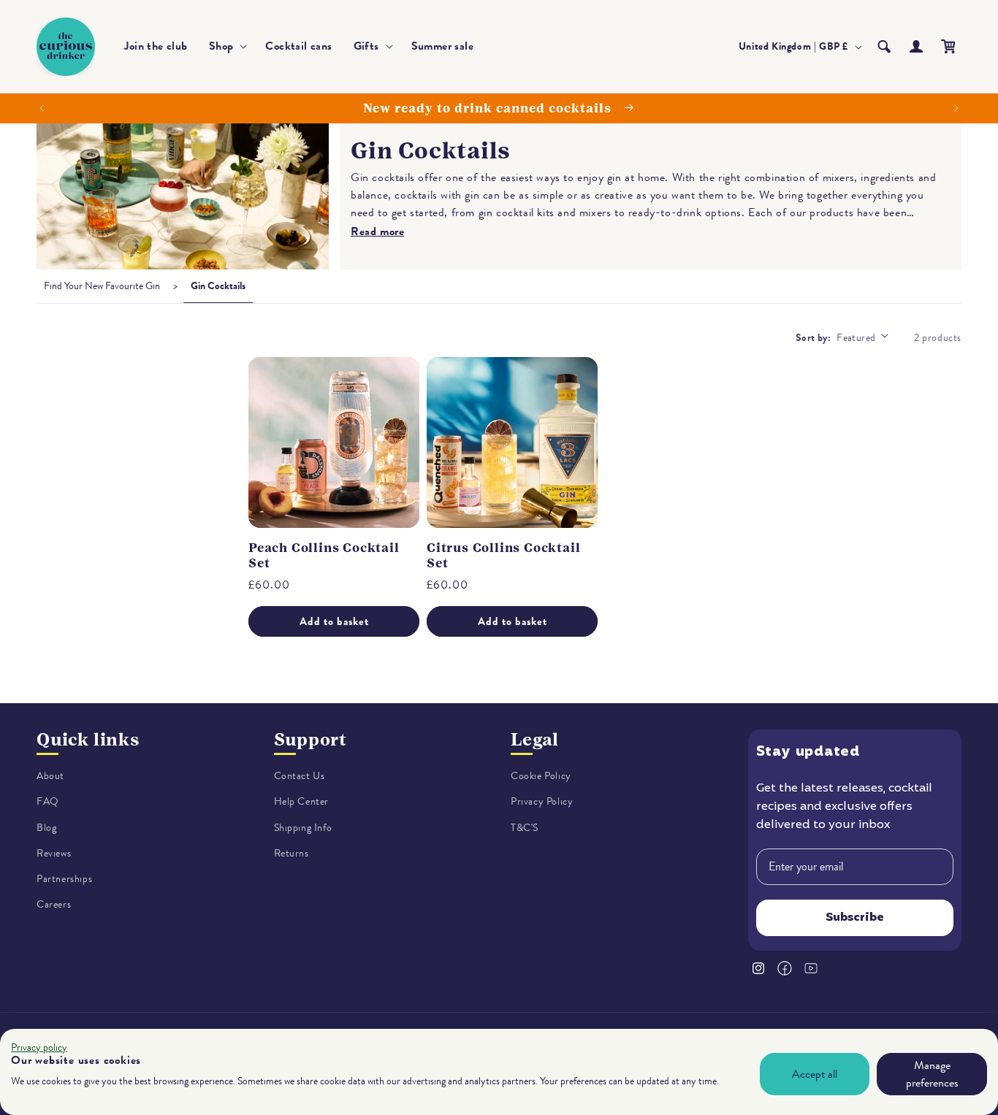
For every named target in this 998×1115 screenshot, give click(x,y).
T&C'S (524, 827)
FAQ (48, 801)
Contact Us (299, 775)
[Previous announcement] (42, 108)
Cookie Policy (541, 775)
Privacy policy (39, 1047)
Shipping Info (303, 827)
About (50, 775)
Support (311, 739)
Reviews (54, 853)
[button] (227, 46)
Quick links (88, 739)
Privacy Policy (542, 801)
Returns (291, 853)
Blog (46, 827)
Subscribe (855, 918)
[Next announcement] (956, 108)
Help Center (302, 801)
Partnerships (64, 878)
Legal (535, 739)
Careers (54, 904)
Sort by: (813, 337)
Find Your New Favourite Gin (102, 286)
